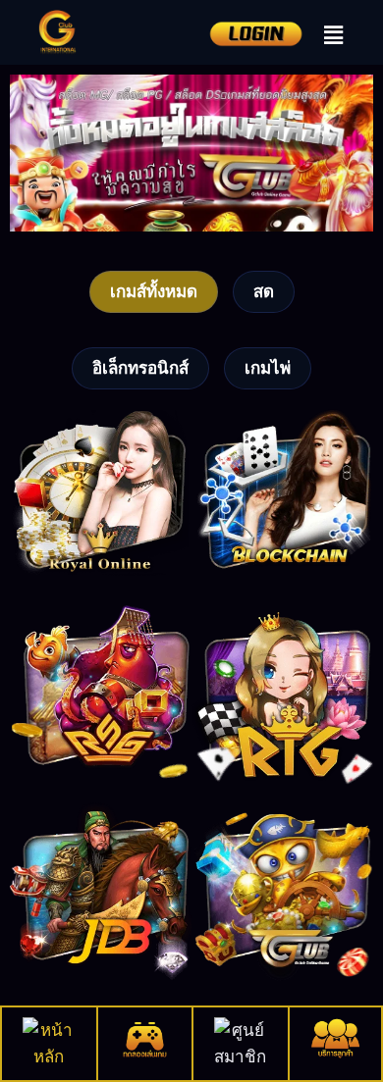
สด (263, 291)
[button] (333, 35)
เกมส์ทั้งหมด (153, 291)
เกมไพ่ (268, 368)
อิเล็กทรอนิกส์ (140, 368)
